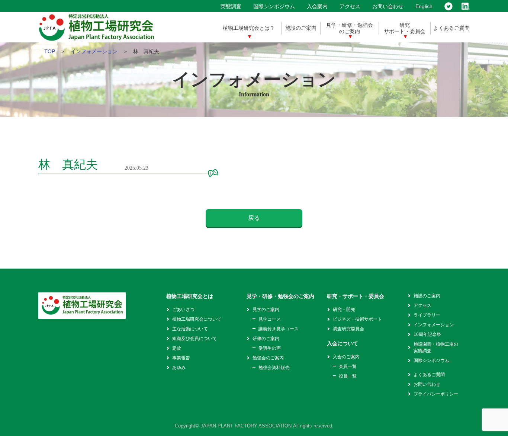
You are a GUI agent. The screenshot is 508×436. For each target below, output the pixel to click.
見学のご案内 (266, 309)
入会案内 (317, 6)
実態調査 (231, 6)
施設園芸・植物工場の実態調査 (436, 347)
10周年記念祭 (427, 334)
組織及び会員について (194, 338)
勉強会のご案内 (268, 357)
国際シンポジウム (274, 6)
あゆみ (179, 367)
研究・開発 (344, 309)
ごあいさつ (183, 309)
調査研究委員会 (348, 328)
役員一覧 (348, 376)
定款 (176, 348)
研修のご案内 (266, 338)
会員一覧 (348, 366)
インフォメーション (94, 51)
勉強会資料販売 (274, 367)
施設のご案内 (300, 28)
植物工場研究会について (196, 319)
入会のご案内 (346, 356)
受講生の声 (269, 348)
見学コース (269, 319)
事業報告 (181, 357)
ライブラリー (427, 315)
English (424, 6)
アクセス (350, 6)
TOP (49, 51)
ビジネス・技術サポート (357, 319)
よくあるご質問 (451, 28)
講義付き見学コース (278, 328)
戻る (254, 218)
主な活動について (190, 328)
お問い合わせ (387, 6)
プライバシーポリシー (436, 394)
